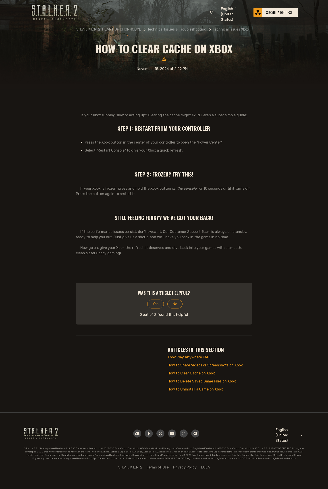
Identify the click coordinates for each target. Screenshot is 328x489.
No (175, 304)
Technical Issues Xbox (231, 29)
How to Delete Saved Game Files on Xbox (202, 381)
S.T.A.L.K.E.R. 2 (130, 467)
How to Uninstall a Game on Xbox (195, 389)
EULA (205, 467)
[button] (234, 14)
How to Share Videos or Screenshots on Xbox (205, 365)
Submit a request (279, 12)
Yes (155, 304)
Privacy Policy (185, 467)
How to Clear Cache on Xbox (191, 373)
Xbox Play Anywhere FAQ (189, 357)
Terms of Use (158, 467)
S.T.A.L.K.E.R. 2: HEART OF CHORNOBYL (108, 29)
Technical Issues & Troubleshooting (176, 29)
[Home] (41, 433)
